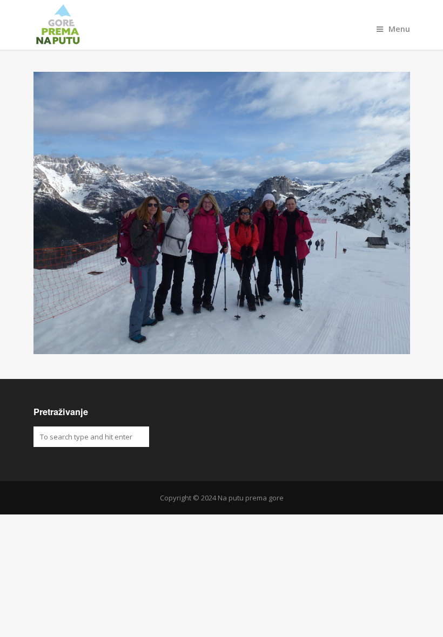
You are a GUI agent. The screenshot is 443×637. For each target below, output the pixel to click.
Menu (399, 29)
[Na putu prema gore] (221, 24)
